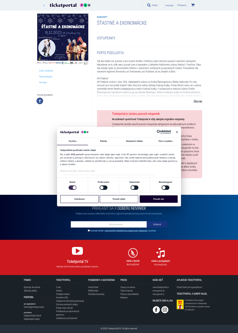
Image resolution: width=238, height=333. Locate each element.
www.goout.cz (158, 294)
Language (169, 5)
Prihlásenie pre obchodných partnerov (67, 313)
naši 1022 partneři (75, 154)
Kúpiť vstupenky (46, 70)
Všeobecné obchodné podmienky (70, 300)
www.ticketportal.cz (161, 287)
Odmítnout (79, 199)
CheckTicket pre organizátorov (189, 287)
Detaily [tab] (103, 141)
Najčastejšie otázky (32, 318)
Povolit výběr (119, 199)
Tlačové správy (126, 290)
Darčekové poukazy (96, 294)
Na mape (43, 82)
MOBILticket (93, 290)
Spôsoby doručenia (32, 287)
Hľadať (154, 5)
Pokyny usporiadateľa (129, 294)
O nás (58, 287)
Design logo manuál (64, 307)
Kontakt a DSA (62, 297)
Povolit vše (158, 199)
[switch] (103, 187)
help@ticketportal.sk (32, 315)
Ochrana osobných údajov (67, 304)
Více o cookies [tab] (165, 141)
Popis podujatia (45, 76)
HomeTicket (93, 287)
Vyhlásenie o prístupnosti (66, 318)
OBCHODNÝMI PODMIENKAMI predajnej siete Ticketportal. (126, 230)
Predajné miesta (62, 294)
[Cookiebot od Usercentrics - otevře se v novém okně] (159, 132)
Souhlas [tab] (73, 141)
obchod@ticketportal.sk (34, 306)
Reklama (124, 297)
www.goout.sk (158, 290)
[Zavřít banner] (177, 132)
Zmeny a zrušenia (127, 287)
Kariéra (59, 290)
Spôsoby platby (30, 290)
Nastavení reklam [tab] (134, 141)
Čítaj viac (198, 101)
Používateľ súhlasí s (123, 230)
